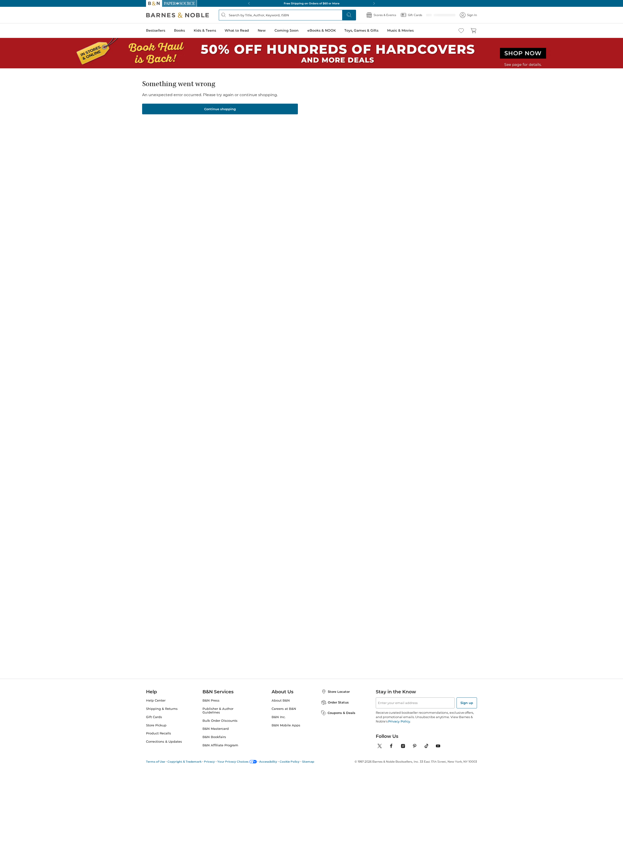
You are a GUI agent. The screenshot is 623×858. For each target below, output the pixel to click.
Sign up (466, 703)
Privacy (209, 761)
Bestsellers (155, 30)
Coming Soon (287, 30)
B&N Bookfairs (214, 737)
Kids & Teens (205, 30)
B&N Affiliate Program (220, 745)
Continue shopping (220, 109)
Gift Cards (154, 717)
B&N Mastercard (215, 729)
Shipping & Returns (162, 709)
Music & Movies (400, 30)
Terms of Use (155, 761)
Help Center (155, 700)
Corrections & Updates (164, 741)
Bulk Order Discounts (220, 721)
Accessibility (268, 761)
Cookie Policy (290, 761)
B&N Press (211, 700)
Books (179, 30)
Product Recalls (158, 733)
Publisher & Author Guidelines (217, 710)
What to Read (237, 30)
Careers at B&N (284, 709)
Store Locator (339, 692)
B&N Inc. (278, 717)
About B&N (281, 700)
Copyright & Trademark (184, 761)
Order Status (338, 702)
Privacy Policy (399, 721)
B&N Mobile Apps (286, 725)
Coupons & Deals (341, 713)
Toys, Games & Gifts (361, 30)
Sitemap (308, 761)
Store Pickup (156, 725)
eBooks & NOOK (321, 30)
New (262, 30)
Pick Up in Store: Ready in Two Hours (311, 3)
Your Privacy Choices (232, 761)
